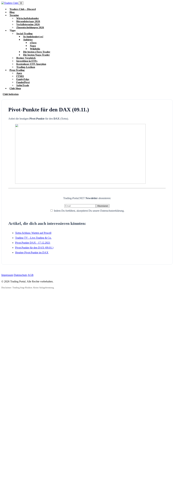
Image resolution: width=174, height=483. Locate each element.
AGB (30, 275)
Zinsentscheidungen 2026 (30, 27)
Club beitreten (11, 94)
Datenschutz (20, 275)
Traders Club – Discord (23, 9)
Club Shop (15, 88)
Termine (14, 15)
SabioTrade (22, 85)
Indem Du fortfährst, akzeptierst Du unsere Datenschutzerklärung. (88, 210)
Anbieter (28, 39)
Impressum (7, 275)
